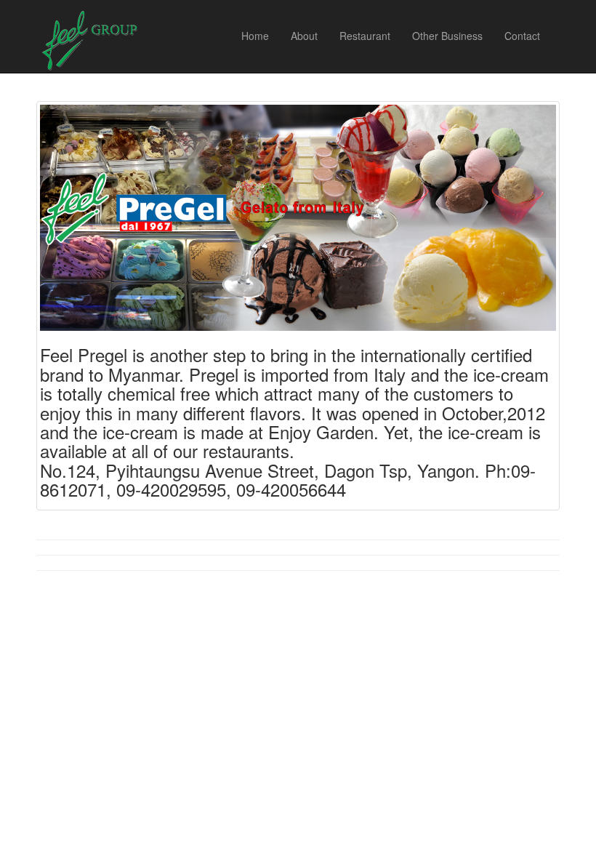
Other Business (447, 35)
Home (255, 35)
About (304, 35)
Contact (522, 35)
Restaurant (364, 35)
